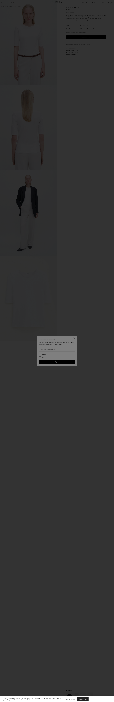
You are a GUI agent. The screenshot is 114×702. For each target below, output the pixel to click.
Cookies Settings (70, 699)
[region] (57, 699)
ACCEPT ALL (82, 699)
